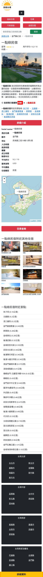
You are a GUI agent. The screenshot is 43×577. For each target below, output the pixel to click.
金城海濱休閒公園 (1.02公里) (15, 449)
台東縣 (31, 555)
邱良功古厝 (35, 114)
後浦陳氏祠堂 (9, 117)
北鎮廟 (34, 108)
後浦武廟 (10, 114)
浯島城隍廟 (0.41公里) (12, 369)
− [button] (4, 181)
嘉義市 (31, 524)
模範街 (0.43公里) (10, 378)
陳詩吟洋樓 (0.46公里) (12, 397)
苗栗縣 (12, 494)
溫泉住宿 (11, 19)
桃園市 (12, 473)
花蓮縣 (12, 555)
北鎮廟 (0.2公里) (10, 316)
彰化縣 (12, 498)
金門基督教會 (17, 111)
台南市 (12, 529)
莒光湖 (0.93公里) (10, 430)
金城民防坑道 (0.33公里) (13, 345)
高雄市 (31, 529)
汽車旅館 (11, 25)
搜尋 (36, 31)
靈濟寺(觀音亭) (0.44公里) (14, 388)
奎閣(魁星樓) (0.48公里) (13, 407)
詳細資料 (21, 574)
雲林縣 (12, 503)
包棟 (32, 19)
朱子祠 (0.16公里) (10, 312)
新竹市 (12, 477)
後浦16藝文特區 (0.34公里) (14, 359)
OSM (39, 220)
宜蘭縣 (31, 468)
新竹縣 (31, 473)
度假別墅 (32, 25)
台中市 (31, 494)
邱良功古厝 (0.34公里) (12, 350)
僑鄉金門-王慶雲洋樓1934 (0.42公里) (18, 373)
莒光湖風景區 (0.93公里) (13, 426)
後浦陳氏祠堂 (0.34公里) (13, 354)
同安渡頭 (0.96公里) (11, 440)
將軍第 (29, 111)
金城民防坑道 (22, 114)
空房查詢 (21, 228)
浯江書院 (5, 111)
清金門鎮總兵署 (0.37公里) (14, 364)
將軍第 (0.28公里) (10, 331)
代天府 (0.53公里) (10, 416)
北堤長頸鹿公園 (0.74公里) (14, 421)
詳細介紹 (21, 122)
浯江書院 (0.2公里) (11, 321)
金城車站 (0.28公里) (11, 335)
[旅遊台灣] (7, 5)
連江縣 (12, 565)
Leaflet (33, 220)
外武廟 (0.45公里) (10, 392)
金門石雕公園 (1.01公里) (13, 445)
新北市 (31, 463)
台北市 (12, 463)
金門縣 (31, 560)
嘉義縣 (12, 524)
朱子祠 (26, 108)
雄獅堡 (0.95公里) (10, 435)
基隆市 (12, 468)
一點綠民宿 (30, 103)
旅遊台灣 (5, 36)
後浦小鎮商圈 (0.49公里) (13, 411)
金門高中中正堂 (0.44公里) (14, 383)
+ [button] (4, 178)
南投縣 (31, 498)
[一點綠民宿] (21, 67)
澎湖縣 (12, 560)
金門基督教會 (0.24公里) (13, 326)
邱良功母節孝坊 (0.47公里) (14, 402)
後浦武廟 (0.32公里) (11, 340)
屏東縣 (12, 534)
